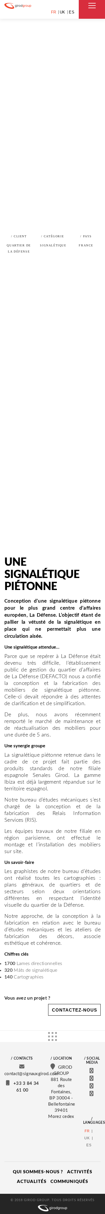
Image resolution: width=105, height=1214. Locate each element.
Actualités (31, 1181)
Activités (79, 1172)
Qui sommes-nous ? (38, 1172)
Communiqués (69, 1181)
